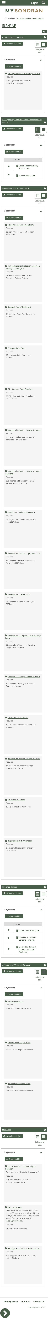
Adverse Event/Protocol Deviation (16, 965)
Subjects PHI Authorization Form (21, 512)
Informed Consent (9, 887)
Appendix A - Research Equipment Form (24, 553)
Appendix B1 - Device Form (19, 594)
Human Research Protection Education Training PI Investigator (22, 267)
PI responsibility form (16, 348)
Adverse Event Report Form (19, 1042)
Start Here (6, 1129)
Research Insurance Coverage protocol (24, 758)
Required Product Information (20, 841)
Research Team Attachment (19, 307)
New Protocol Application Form (21, 225)
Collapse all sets (39, 50)
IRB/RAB (28, 18)
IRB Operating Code (27, 175)
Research (20, 18)
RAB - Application (15, 1207)
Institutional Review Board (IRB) (15, 188)
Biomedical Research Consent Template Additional (27, 949)
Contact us (38, 1301)
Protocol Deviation (15, 1001)
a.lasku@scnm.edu (14, 1221)
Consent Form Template (29, 930)
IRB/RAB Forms (38, 18)
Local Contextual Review (18, 717)
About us (25, 1301)
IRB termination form (16, 800)
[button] (12, 44)
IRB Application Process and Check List (24, 1248)
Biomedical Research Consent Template (24, 430)
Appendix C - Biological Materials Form (24, 676)
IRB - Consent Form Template (20, 389)
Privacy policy (11, 1301)
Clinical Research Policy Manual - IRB (28, 167)
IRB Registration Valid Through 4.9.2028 (24, 73)
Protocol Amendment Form (19, 1083)
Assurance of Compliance (12, 37)
